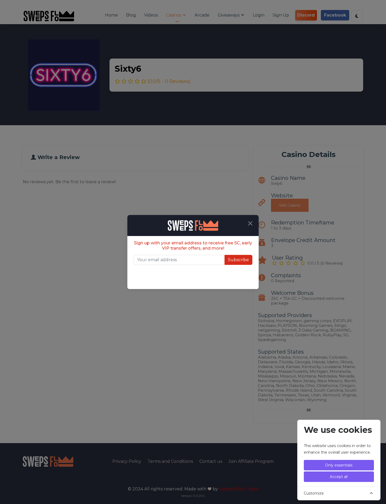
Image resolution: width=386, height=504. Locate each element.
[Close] (250, 223)
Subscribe (238, 259)
